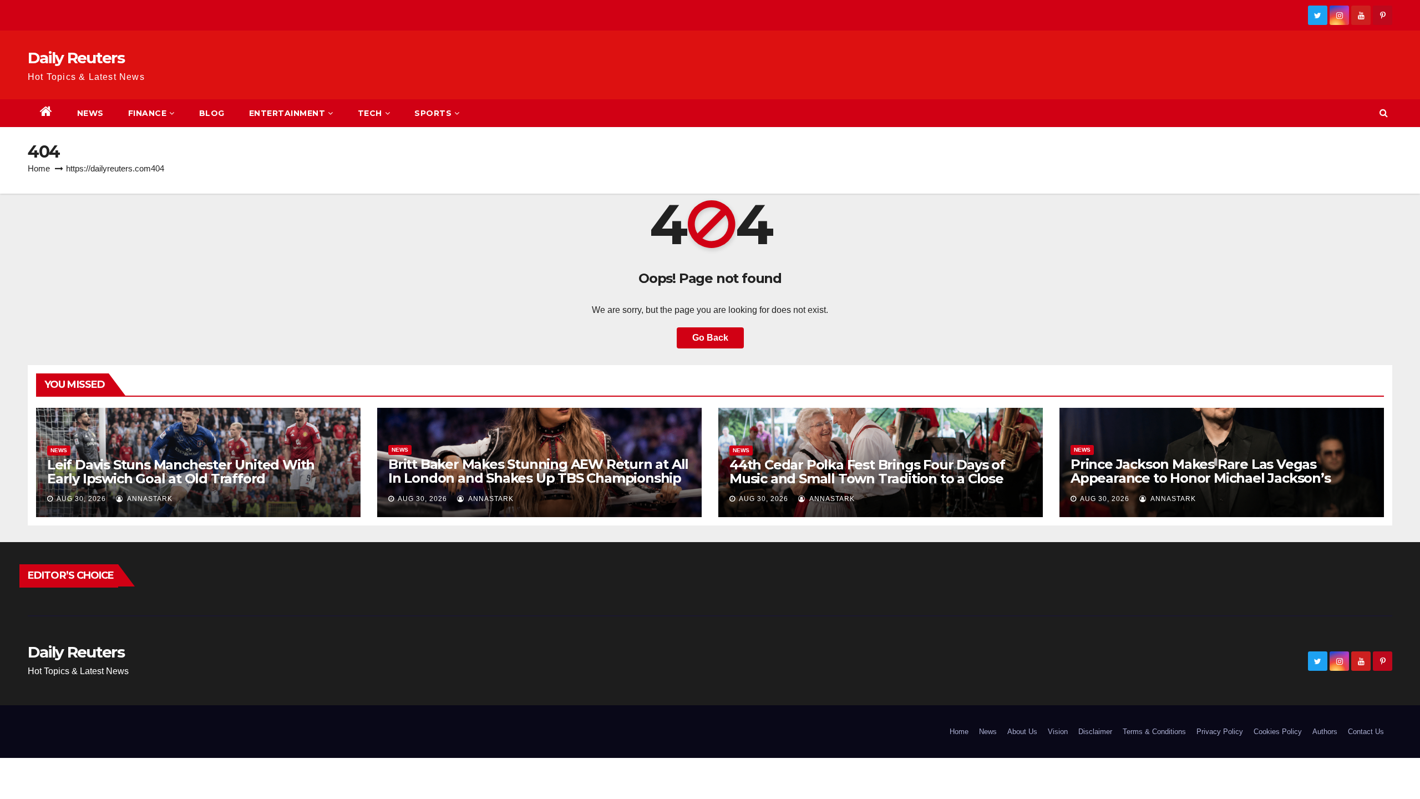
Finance (147, 113)
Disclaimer (1095, 731)
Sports (433, 113)
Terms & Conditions (1154, 731)
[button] (1384, 113)
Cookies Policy (1278, 731)
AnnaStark (149, 499)
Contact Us (1366, 731)
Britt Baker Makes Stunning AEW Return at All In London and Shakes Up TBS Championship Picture (538, 478)
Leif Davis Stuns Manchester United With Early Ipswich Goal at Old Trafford (181, 472)
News (90, 113)
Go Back (710, 337)
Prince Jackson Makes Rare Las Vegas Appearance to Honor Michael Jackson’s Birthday (1201, 478)
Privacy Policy (1219, 731)
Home (39, 168)
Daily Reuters (76, 57)
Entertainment (287, 113)
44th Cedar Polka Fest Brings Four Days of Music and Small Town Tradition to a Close (867, 472)
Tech (370, 113)
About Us (1022, 731)
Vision (1058, 731)
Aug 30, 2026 (81, 499)
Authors (1324, 731)
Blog (212, 113)
